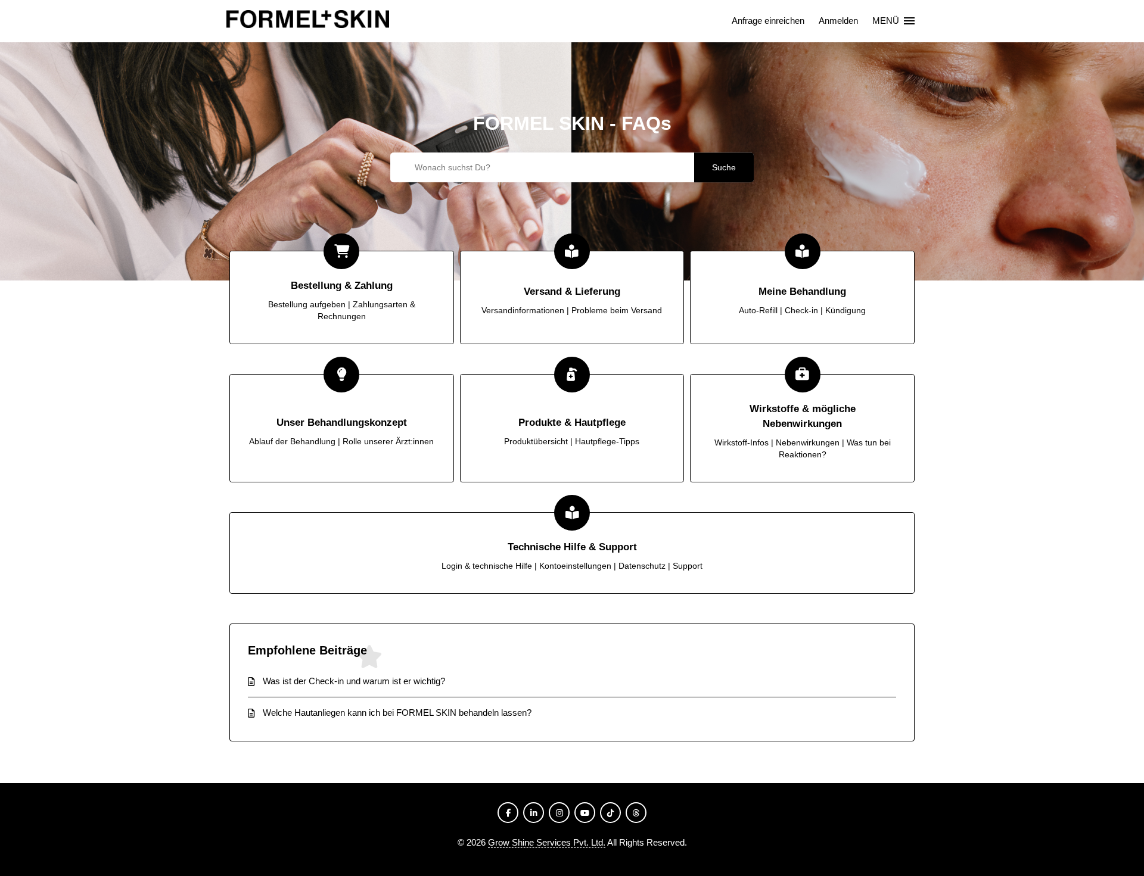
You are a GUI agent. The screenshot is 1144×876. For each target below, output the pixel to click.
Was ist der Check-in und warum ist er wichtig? (354, 681)
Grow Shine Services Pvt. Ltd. (546, 842)
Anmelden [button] (838, 20)
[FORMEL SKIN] (307, 21)
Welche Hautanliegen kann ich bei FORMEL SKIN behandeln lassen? (397, 712)
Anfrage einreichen (768, 20)
